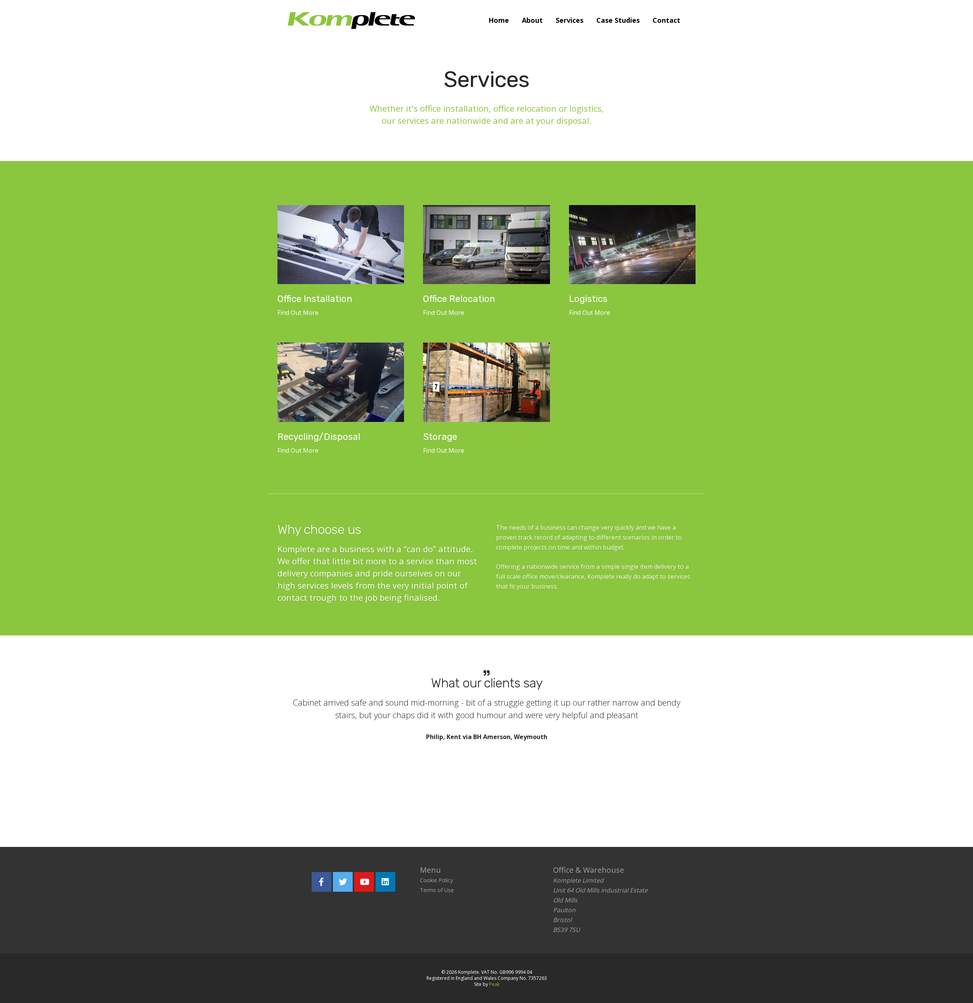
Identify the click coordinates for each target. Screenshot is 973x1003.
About (532, 20)
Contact (666, 20)
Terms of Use (437, 890)
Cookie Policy (436, 880)
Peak (494, 984)
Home (498, 20)
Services (569, 20)
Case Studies (618, 20)
